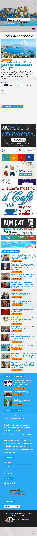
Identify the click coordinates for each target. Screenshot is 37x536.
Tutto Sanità (11, 513)
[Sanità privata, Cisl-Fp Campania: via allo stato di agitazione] (5, 329)
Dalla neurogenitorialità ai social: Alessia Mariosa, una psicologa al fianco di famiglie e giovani (23, 337)
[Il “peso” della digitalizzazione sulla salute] (5, 348)
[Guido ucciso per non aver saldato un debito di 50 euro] (5, 295)
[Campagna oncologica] (8, 394)
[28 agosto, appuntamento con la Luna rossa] (5, 312)
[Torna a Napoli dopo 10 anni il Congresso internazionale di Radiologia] (18, 48)
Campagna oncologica (22, 392)
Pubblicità (8, 473)
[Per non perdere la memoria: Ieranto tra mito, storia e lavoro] (5, 277)
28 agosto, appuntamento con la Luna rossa (23, 310)
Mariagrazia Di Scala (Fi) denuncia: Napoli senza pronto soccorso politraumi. (23, 383)
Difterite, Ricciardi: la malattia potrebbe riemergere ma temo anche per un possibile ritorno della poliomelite (22, 364)
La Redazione (7, 70)
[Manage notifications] (33, 532)
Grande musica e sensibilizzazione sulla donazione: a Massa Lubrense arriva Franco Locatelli (22, 266)
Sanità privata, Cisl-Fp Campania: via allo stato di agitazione (23, 327)
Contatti (7, 466)
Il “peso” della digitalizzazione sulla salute (22, 346)
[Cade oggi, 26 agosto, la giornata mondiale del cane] (5, 304)
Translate (24, 23)
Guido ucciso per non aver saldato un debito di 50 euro (22, 294)
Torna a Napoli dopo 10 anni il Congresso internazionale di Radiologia (17, 65)
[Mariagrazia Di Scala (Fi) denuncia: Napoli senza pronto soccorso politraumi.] (8, 383)
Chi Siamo (7, 463)
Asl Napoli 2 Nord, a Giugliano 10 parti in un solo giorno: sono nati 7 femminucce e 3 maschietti (23, 355)
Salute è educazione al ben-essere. (22, 401)
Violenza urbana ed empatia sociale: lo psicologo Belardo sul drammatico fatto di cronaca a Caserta (23, 285)
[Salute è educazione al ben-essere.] (8, 402)
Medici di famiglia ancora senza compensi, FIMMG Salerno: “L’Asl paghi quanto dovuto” (23, 257)
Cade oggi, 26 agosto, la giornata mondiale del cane (22, 302)
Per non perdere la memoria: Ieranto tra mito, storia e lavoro (23, 275)
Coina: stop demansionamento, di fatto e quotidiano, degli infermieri (22, 319)
